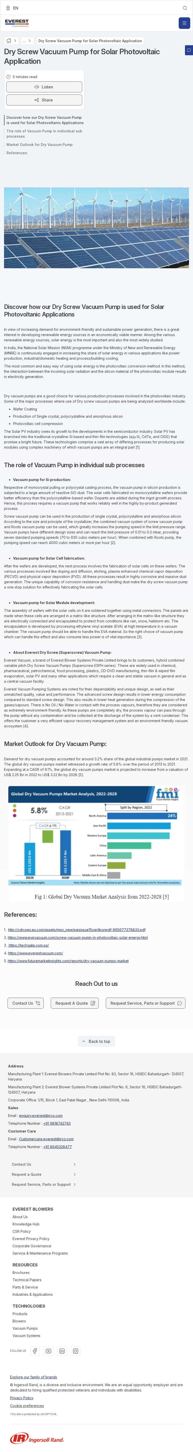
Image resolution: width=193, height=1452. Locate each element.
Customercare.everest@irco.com (46, 1139)
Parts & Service (25, 1287)
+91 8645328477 (57, 1147)
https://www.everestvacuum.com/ (35, 953)
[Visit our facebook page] (35, 1351)
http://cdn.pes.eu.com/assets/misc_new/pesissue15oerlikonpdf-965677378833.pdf (77, 930)
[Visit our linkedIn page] (62, 1351)
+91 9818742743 (57, 1123)
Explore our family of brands (33, 1377)
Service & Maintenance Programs (40, 1253)
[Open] (184, 23)
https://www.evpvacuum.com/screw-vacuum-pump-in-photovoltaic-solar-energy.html (78, 937)
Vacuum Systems (26, 1335)
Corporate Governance (32, 1246)
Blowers (19, 1321)
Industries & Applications (33, 1294)
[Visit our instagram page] (75, 1351)
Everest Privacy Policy (31, 1238)
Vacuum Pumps (25, 1328)
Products (20, 1314)
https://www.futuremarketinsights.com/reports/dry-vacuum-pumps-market (68, 961)
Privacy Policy (21, 1398)
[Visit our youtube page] (48, 1351)
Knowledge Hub (26, 1224)
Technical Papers (27, 1280)
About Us (20, 1217)
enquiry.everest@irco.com (41, 1115)
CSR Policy (22, 1231)
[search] (185, 8)
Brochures (21, 1272)
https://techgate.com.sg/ (28, 945)
